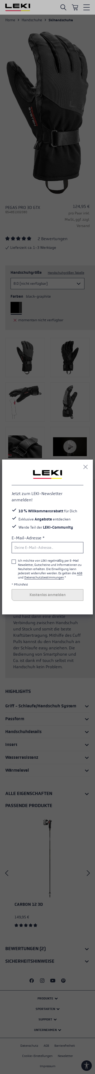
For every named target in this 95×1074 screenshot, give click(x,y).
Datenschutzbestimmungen (44, 577)
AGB (79, 573)
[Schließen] (85, 467)
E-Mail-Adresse (28, 537)
